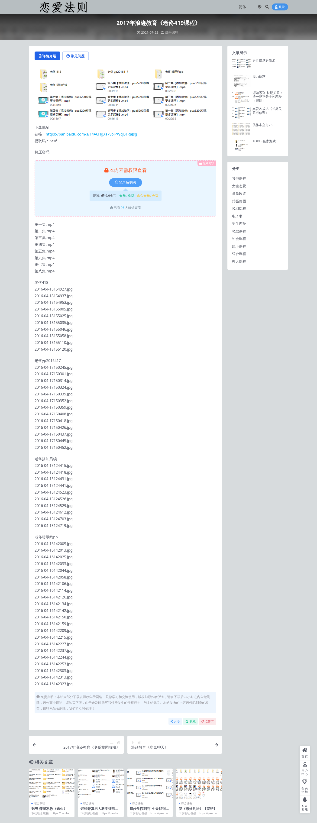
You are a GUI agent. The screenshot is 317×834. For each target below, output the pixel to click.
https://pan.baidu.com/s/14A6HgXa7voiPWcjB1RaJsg (91, 134)
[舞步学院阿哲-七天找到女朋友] (150, 784)
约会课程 (239, 238)
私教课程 (239, 231)
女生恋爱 (239, 186)
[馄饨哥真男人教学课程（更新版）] (101, 784)
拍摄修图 (239, 201)
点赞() (209, 721)
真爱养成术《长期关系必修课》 (267, 111)
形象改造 (239, 193)
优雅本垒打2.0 (262, 125)
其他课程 (239, 178)
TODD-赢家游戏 (264, 141)
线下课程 (239, 246)
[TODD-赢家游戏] (241, 145)
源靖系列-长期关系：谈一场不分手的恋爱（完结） (267, 97)
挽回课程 (239, 208)
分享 (177, 721)
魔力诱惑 (258, 76)
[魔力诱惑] (241, 81)
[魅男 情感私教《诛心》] (51, 784)
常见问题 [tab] (78, 56)
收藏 (193, 721)
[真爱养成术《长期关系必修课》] (241, 113)
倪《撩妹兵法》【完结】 (198, 808)
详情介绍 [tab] (49, 56)
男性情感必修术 (263, 60)
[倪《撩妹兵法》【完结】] (199, 784)
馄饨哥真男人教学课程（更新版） (98, 810)
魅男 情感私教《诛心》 (49, 808)
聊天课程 (239, 261)
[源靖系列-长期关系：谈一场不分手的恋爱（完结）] (241, 97)
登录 (281, 7)
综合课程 (171, 32)
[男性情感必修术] (241, 65)
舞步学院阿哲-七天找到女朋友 (149, 810)
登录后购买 (127, 182)
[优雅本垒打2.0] (241, 129)
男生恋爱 (239, 223)
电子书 (237, 216)
